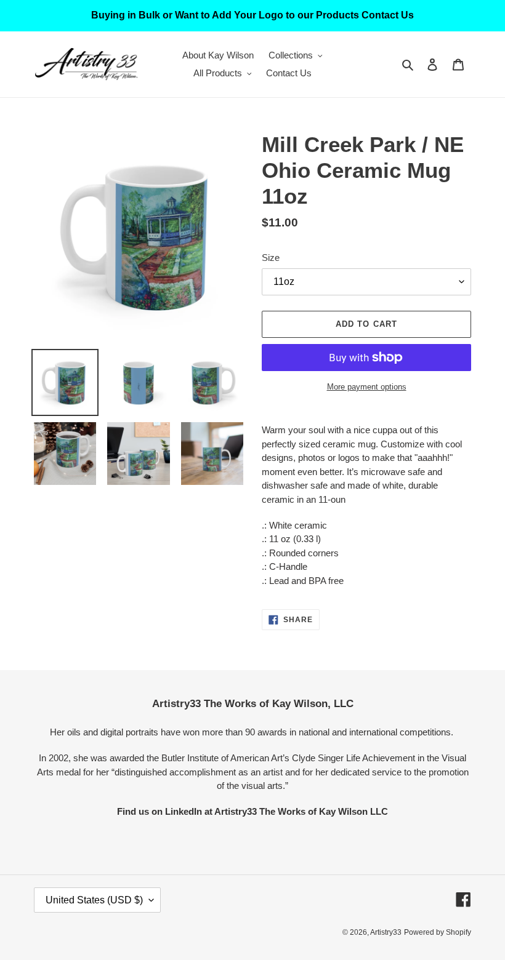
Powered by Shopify (437, 932)
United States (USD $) (94, 900)
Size (271, 257)
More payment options (366, 386)
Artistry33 (386, 932)
